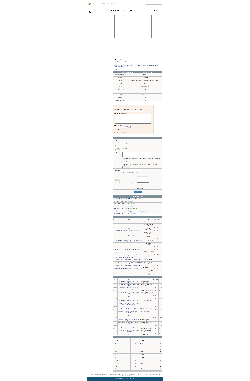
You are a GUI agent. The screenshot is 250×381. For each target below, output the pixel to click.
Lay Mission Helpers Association (119, 206)
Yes (124, 161)
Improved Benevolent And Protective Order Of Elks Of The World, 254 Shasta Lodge (129, 257)
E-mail (140, 109)
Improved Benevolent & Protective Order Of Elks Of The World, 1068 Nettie (129, 222)
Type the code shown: (118, 125)
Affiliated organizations (121, 63)
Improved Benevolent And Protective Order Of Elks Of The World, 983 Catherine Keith (129, 271)
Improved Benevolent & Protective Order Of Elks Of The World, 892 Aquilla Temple (129, 233)
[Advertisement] (137, 49)
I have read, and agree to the (133, 172)
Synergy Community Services (118, 208)
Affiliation (115, 279)
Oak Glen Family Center (117, 203)
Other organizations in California (123, 61)
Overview (119, 60)
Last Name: (126, 109)
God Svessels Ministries (117, 213)
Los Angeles (146, 78)
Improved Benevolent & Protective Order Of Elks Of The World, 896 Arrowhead (129, 235)
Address (148, 219)
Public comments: (120, 113)
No (128, 161)
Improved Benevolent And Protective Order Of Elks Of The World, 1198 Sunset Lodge (129, 252)
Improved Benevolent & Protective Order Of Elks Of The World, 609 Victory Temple (129, 230)
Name (129, 219)
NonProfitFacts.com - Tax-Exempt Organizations (103, 3)
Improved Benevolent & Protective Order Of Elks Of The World (128, 287)
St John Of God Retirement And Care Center (121, 205)
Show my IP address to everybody (148, 186)
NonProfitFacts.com (90, 8)
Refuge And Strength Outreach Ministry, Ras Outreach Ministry (124, 211)
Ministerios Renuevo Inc (117, 199)
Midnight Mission (116, 201)
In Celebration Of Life (129, 273)
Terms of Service (139, 172)
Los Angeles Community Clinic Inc (119, 210)
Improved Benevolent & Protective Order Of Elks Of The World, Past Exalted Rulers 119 (129, 243)
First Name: (116, 109)
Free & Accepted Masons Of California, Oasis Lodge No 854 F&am (124, 198)
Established (158, 219)
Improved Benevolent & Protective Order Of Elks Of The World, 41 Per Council (129, 224)
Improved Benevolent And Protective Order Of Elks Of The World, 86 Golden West (129, 265)
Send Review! (138, 191)
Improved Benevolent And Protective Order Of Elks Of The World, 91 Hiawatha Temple (129, 268)
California (95, 8)
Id (113, 219)
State (155, 219)
